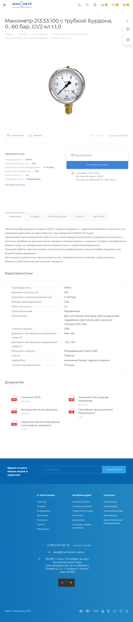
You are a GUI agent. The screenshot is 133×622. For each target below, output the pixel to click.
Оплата (79, 216)
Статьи (40, 524)
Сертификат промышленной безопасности (96, 411)
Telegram (70, 582)
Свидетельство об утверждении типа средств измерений (40, 424)
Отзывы (34, 216)
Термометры (110, 506)
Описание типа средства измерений (94, 399)
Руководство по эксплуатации (39, 409)
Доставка (99, 216)
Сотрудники (43, 510)
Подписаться (114, 469)
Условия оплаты (81, 501)
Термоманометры (113, 510)
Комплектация (57, 216)
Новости (41, 501)
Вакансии (42, 515)
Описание (15, 216)
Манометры (110, 501)
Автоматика (110, 515)
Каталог (109, 495)
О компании (46, 495)
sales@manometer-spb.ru (69, 552)
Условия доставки (82, 506)
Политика (77, 515)
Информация (81, 495)
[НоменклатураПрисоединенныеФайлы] (66, 89)
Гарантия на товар (82, 510)
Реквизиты (43, 529)
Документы (78, 520)
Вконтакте (62, 582)
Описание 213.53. (31, 397)
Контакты (42, 520)
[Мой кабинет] (94, 5)
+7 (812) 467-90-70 (58, 545)
